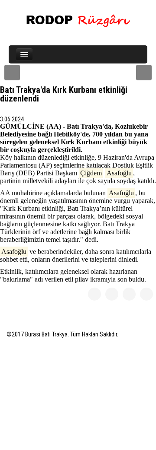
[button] (12, 72)
